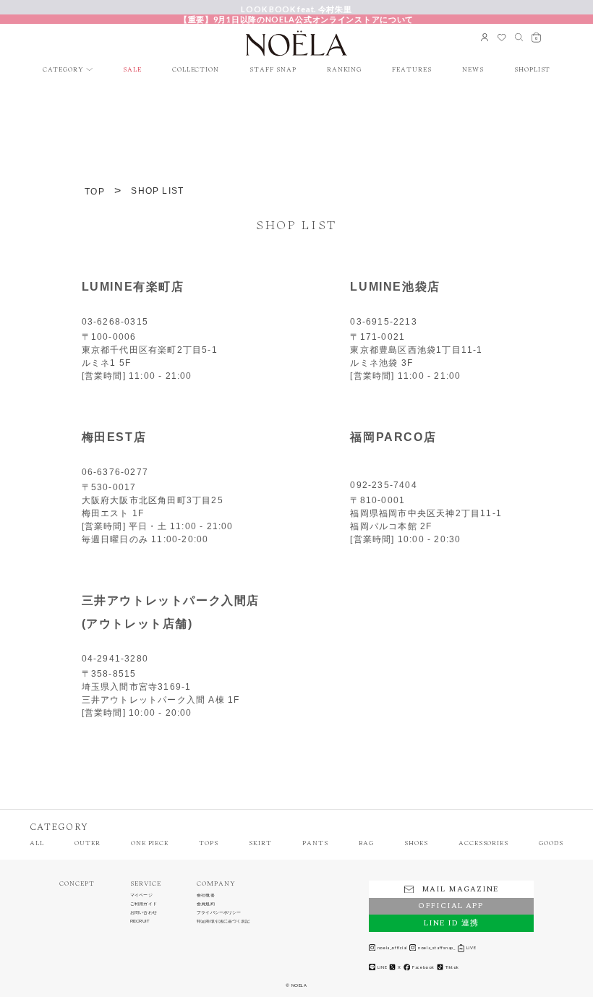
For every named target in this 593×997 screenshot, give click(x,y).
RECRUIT (140, 921)
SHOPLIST (532, 70)
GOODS (551, 843)
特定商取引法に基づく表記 (223, 921)
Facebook (423, 967)
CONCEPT (77, 884)
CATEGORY (64, 70)
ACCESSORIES (483, 843)
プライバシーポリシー (219, 913)
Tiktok (452, 967)
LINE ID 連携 (451, 923)
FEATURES (412, 70)
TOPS (208, 843)
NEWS (473, 70)
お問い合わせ (143, 913)
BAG (366, 843)
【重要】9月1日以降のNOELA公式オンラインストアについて (296, 19)
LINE (382, 967)
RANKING (344, 70)
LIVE (471, 947)
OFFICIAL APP (451, 906)
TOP (95, 192)
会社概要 (205, 895)
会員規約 (205, 904)
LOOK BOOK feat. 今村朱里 (296, 9)
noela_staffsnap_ (436, 947)
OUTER (87, 843)
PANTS (315, 843)
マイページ (141, 895)
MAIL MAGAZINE (460, 889)
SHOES (416, 843)
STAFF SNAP (272, 70)
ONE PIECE (149, 843)
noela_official (392, 947)
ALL (37, 843)
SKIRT (260, 843)
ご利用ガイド (143, 904)
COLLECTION (195, 70)
